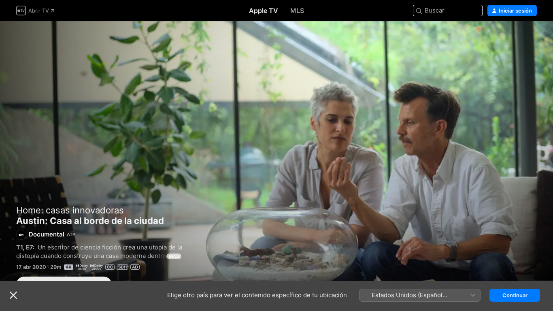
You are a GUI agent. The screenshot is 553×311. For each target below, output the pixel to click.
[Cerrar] (13, 295)
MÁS (174, 256)
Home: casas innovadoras (70, 210)
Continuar (514, 295)
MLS (297, 10)
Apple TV (263, 10)
